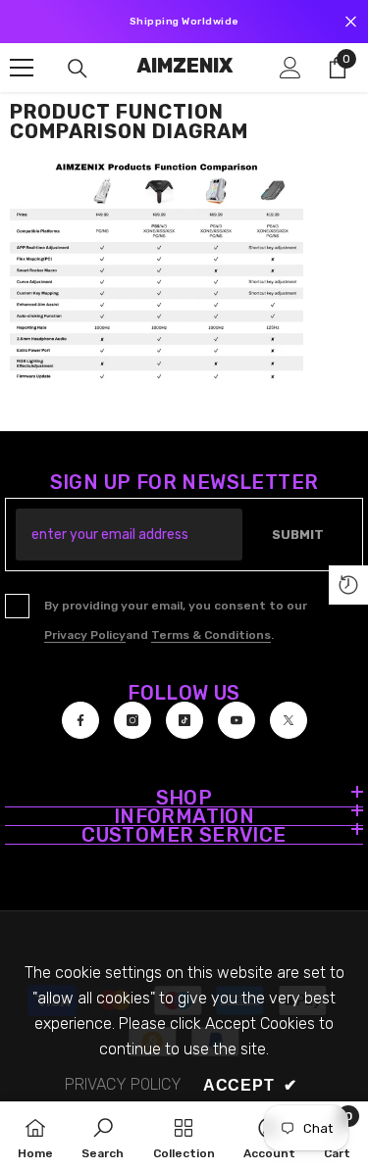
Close (350, 22)
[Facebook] (80, 720)
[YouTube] (236, 720)
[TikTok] (184, 720)
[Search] (77, 68)
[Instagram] (132, 720)
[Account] (290, 67)
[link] (102, 1135)
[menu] (21, 67)
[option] (184, 21)
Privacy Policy (85, 635)
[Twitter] (288, 720)
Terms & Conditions (211, 635)
